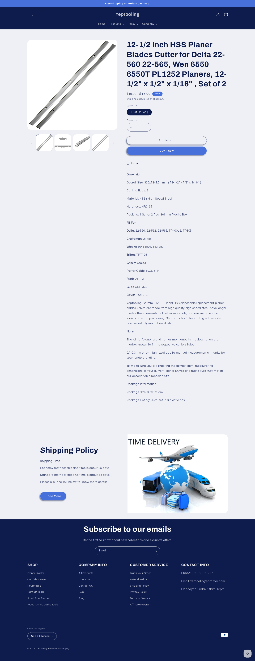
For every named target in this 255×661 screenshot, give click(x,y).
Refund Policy (138, 579)
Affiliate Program (140, 604)
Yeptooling (41, 649)
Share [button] (134, 163)
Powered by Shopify (58, 649)
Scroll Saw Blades (38, 598)
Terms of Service (140, 598)
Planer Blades (36, 573)
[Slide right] (113, 142)
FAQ (81, 592)
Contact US (86, 585)
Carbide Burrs (36, 592)
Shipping (132, 99)
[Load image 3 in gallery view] (81, 142)
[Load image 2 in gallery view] (62, 142)
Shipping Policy (139, 585)
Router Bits (34, 585)
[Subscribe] (156, 550)
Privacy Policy (138, 592)
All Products (86, 573)
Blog (81, 598)
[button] (31, 14)
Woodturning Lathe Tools (42, 604)
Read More (53, 496)
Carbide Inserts (36, 579)
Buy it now (167, 150)
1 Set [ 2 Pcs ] (139, 112)
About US (84, 579)
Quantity (132, 120)
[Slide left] (31, 142)
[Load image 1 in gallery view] (44, 142)
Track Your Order (140, 573)
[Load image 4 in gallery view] (100, 142)
